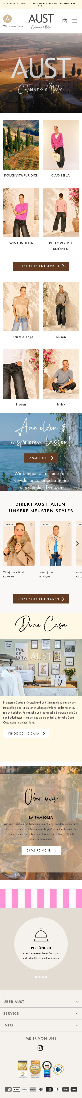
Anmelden (38, 458)
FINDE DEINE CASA (23, 733)
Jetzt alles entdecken (38, 266)
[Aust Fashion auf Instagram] (41, 1048)
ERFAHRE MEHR (39, 850)
